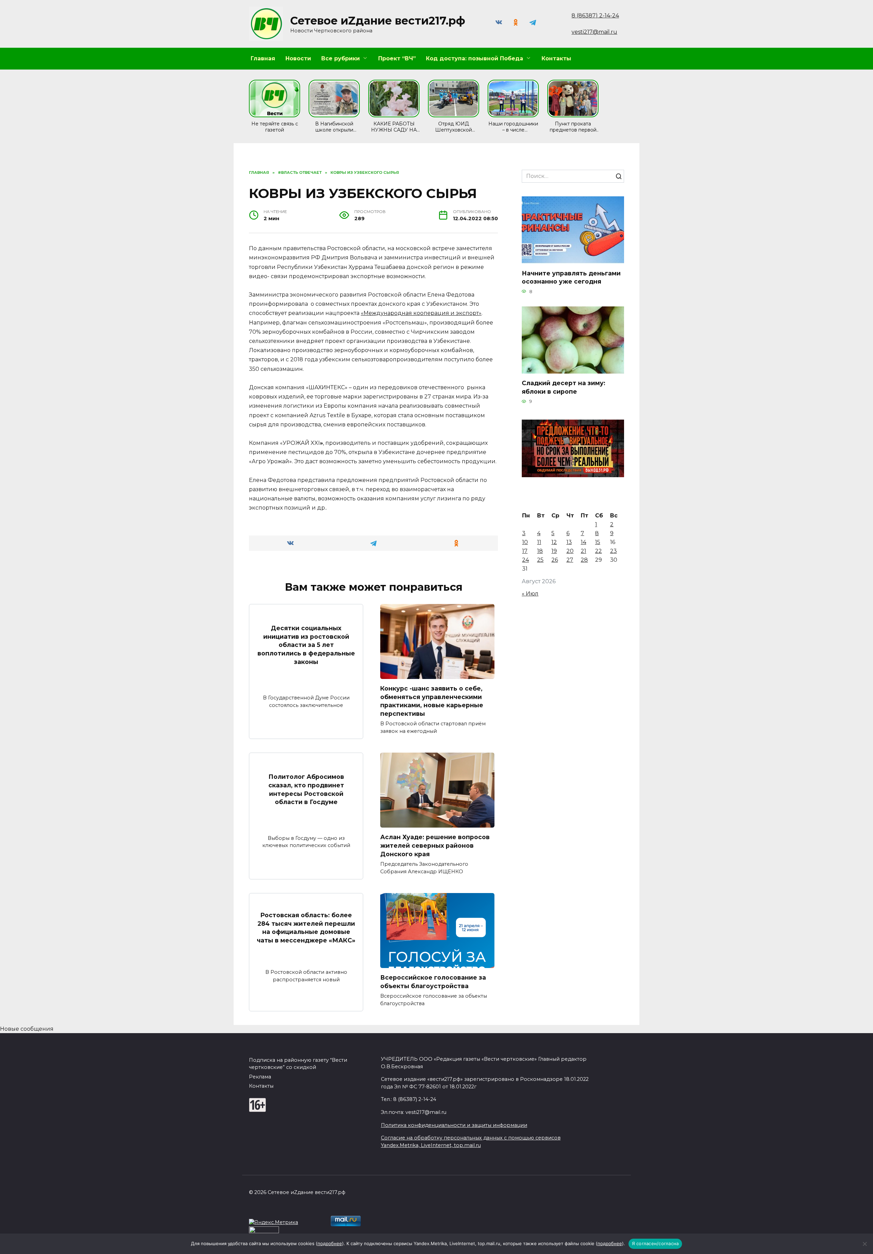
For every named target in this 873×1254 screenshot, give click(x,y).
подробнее (329, 1243)
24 (525, 560)
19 (554, 551)
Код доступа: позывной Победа (474, 58)
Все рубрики (340, 58)
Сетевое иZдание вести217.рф (377, 20)
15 (597, 542)
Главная (263, 58)
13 (569, 542)
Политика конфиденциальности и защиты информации (454, 1125)
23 (613, 551)
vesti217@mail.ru (594, 32)
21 (583, 551)
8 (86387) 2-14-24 (595, 15)
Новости (298, 58)
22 (598, 551)
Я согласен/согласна (655, 1243)
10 (525, 542)
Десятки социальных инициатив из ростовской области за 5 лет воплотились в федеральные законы (306, 644)
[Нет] (864, 1243)
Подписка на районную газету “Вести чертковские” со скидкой (298, 1064)
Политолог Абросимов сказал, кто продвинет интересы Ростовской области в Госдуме (306, 789)
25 (540, 560)
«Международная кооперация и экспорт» (421, 313)
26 (554, 560)
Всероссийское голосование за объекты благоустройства (433, 981)
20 (570, 551)
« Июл (530, 593)
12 (554, 542)
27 (569, 560)
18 (540, 551)
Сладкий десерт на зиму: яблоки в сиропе (563, 387)
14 (583, 542)
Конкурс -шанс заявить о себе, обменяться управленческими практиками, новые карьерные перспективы (431, 701)
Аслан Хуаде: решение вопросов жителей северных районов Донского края (435, 845)
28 (584, 560)
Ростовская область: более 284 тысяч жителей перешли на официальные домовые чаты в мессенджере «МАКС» (306, 927)
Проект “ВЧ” (397, 58)
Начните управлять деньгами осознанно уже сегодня (571, 277)
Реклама (260, 1077)
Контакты (556, 58)
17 (525, 551)
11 (539, 542)
